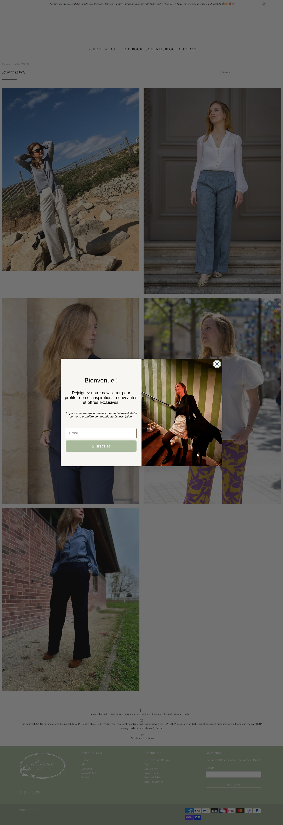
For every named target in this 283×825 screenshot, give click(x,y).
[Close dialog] (217, 364)
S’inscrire (101, 446)
